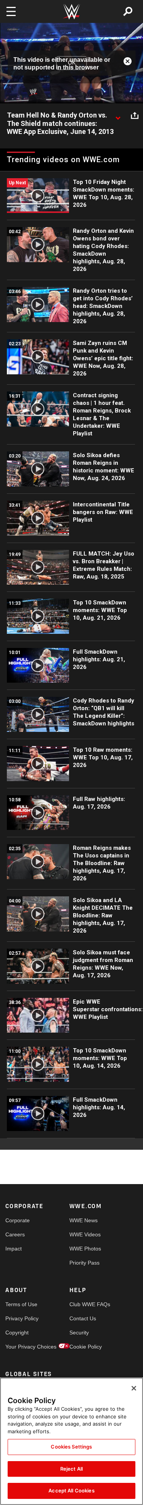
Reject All (71, 1469)
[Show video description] (117, 115)
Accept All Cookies (71, 1490)
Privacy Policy (21, 1318)
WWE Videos (85, 1234)
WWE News (83, 1220)
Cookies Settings (71, 1447)
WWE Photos (85, 1249)
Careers (15, 1234)
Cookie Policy (85, 1347)
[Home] (71, 11)
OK (72, 63)
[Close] (133, 1388)
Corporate (17, 1220)
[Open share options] (134, 115)
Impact (13, 1249)
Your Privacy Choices (21, 1347)
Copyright (17, 1332)
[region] (71, 1441)
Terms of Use (21, 1304)
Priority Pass (84, 1263)
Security (79, 1332)
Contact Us (82, 1318)
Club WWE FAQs (85, 1304)
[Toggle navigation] (11, 11)
